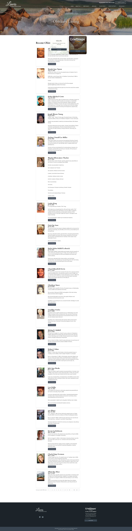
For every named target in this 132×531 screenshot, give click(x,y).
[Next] (79, 490)
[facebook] (40, 517)
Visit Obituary (52, 64)
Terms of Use (66, 529)
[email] (43, 517)
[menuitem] (72, 6)
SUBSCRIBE (59, 49)
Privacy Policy (60, 529)
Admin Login (71, 529)
